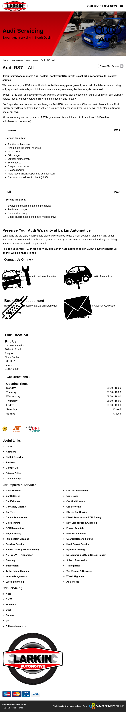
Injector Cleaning (75, 549)
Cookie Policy (13, 478)
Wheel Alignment (75, 576)
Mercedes (11, 604)
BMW (9, 599)
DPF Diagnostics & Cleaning (81, 523)
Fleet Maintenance (76, 533)
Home (9, 446)
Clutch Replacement (17, 517)
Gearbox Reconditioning (79, 539)
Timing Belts (73, 565)
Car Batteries (13, 496)
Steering (10, 560)
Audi (8, 594)
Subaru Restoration (76, 560)
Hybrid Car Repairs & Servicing (22, 549)
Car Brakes (72, 496)
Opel (8, 610)
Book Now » (15, 287)
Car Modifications (75, 501)
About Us (11, 452)
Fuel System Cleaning (17, 539)
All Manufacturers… (16, 626)
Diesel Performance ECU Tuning (83, 517)
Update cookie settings (13, 708)
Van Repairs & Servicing (79, 571)
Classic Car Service (76, 512)
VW (8, 620)
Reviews (10, 462)
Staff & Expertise (15, 457)
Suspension (12, 565)
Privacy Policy (13, 473)
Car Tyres (11, 512)
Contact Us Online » (18, 259)
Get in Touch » (78, 316)
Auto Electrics (13, 490)
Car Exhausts (13, 501)
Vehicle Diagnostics (16, 576)
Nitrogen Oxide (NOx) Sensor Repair (86, 555)
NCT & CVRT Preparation (19, 555)
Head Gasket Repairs (77, 544)
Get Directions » (18, 377)
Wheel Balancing (15, 582)
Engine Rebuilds (75, 528)
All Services (72, 582)
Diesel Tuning (13, 523)
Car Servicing (73, 507)
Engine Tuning (13, 533)
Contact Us (12, 468)
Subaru (10, 615)
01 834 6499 (102, 6)
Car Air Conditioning (77, 490)
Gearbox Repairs (15, 544)
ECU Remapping (15, 528)
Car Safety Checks (16, 507)
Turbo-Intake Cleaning (18, 571)
